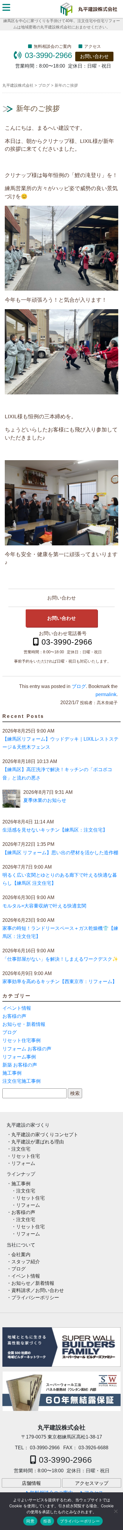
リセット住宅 (25, 1156)
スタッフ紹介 (25, 1261)
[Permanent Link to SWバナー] (61, 1347)
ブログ (79, 686)
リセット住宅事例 (21, 1040)
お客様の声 (14, 1016)
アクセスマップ (91, 1483)
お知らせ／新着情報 (32, 1283)
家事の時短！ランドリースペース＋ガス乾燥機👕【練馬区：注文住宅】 (60, 932)
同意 (30, 1521)
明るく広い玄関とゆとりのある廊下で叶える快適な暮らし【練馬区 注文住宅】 (59, 879)
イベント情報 (16, 1008)
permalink (106, 694)
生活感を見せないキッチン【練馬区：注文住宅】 (54, 829)
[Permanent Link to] (61, 1391)
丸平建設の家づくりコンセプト (44, 1134)
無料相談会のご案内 (52, 46)
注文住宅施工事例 (21, 1081)
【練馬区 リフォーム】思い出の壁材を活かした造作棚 (60, 852)
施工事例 (11, 1073)
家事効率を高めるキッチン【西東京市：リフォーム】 (59, 981)
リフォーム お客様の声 (26, 1048)
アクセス (92, 46)
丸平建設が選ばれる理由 (37, 1141)
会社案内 (20, 1254)
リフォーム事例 (19, 1056)
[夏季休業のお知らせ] (11, 800)
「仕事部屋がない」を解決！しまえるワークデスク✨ (60, 959)
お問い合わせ (94, 56)
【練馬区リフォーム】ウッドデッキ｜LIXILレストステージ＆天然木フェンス (60, 743)
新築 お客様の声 (19, 1064)
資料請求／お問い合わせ (37, 1290)
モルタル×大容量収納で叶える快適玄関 (44, 905)
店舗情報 (31, 1483)
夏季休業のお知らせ (44, 800)
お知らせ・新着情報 (23, 1024)
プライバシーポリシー (35, 1297)
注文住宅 (20, 1148)
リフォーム (23, 1163)
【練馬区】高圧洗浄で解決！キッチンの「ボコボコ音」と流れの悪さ (57, 773)
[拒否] (116, 1511)
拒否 (47, 1521)
